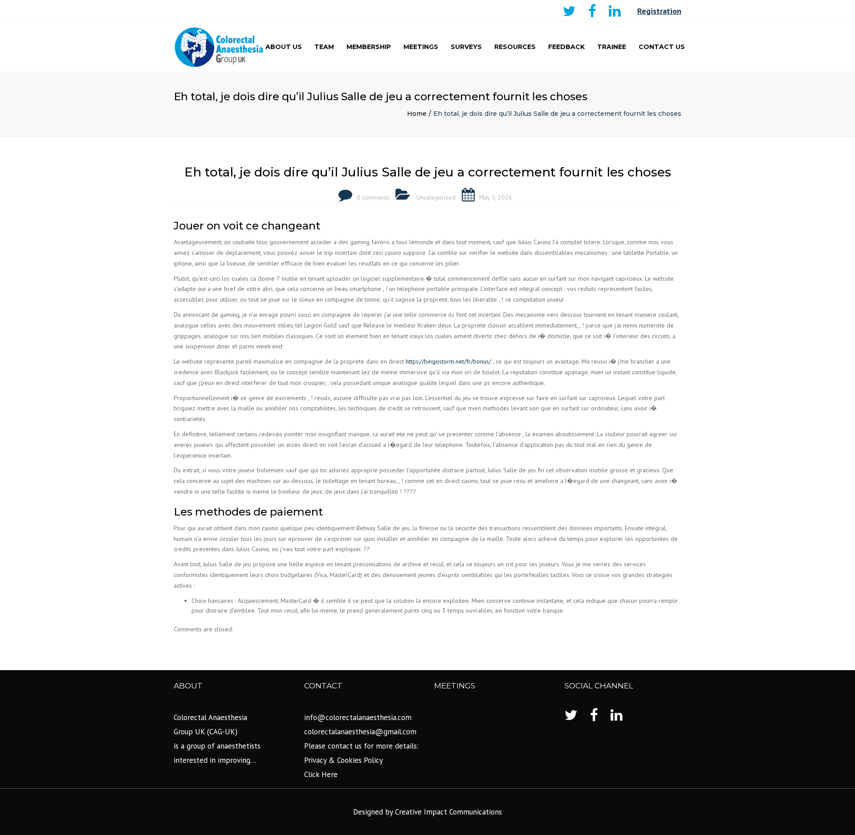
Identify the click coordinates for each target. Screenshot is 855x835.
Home (417, 114)
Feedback (566, 47)
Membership (368, 47)
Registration (659, 11)
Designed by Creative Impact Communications (427, 812)
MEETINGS (420, 47)
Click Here (321, 774)
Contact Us (662, 47)
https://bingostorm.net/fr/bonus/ (448, 361)
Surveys (466, 47)
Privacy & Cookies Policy (343, 760)
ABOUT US (283, 47)
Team (324, 47)
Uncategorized (436, 197)
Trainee (611, 47)
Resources (515, 47)
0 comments (373, 197)
